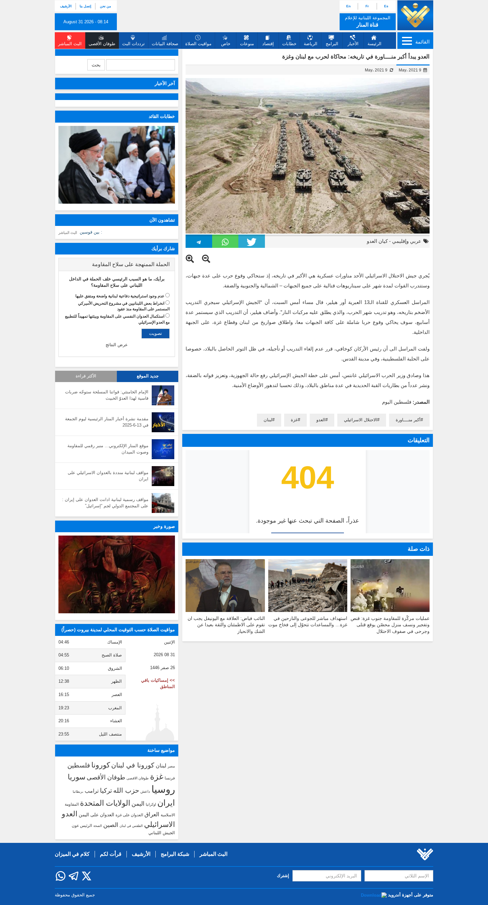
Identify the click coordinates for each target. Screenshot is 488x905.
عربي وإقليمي (406, 241)
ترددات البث (133, 43)
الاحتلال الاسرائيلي (360, 419)
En (348, 6)
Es (386, 6)
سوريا (76, 777)
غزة (294, 419)
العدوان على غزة (129, 815)
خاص (225, 43)
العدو (320, 419)
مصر (171, 766)
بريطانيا (78, 791)
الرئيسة (374, 43)
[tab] (117, 264)
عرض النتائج (117, 344)
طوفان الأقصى (106, 777)
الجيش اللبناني (161, 832)
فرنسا (170, 778)
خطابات (289, 43)
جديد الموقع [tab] (148, 376)
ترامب (92, 791)
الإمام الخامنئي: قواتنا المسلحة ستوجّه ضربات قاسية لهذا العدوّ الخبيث (106, 395)
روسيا (163, 789)
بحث (96, 64)
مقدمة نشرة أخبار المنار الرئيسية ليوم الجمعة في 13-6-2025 (106, 422)
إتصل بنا (85, 6)
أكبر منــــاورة (408, 419)
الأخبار (353, 43)
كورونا (100, 765)
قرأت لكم (111, 854)
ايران (166, 802)
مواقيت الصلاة (198, 43)
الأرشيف (66, 6)
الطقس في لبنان (131, 826)
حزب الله (126, 790)
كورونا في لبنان (132, 765)
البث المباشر (67, 233)
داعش (145, 791)
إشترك (283, 875)
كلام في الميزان (72, 854)
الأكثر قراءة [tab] (86, 376)
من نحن (105, 6)
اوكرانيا (151, 804)
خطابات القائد (162, 116)
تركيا (106, 790)
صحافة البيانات (165, 43)
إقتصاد (268, 43)
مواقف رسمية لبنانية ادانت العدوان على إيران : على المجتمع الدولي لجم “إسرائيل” (105, 502)
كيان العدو (377, 241)
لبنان (268, 419)
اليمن (137, 803)
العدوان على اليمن (96, 814)
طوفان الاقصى (137, 778)
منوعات (247, 43)
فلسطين (78, 765)
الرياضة (310, 43)
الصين (110, 824)
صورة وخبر (164, 526)
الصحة (97, 826)
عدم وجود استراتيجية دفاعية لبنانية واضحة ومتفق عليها (119, 296)
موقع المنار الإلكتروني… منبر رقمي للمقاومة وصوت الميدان (107, 448)
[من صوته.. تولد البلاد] (116, 574)
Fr (367, 6)
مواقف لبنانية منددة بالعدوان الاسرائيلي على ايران (108, 475)
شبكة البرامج (175, 854)
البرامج (332, 43)
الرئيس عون (82, 826)
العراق (151, 814)
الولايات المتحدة (105, 803)
